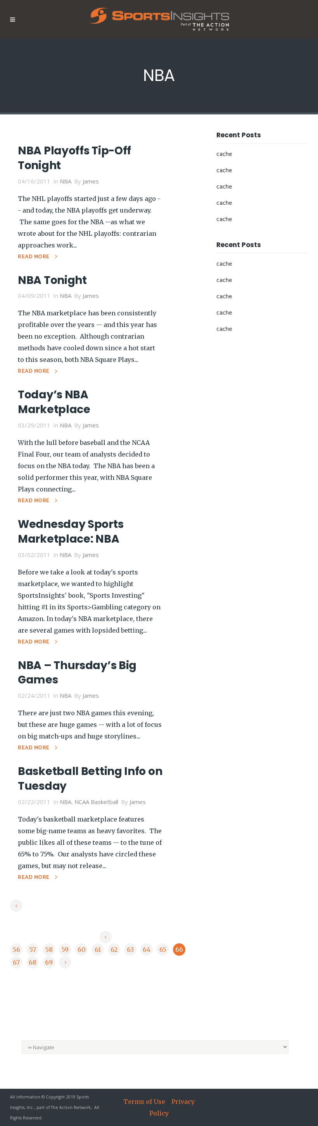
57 (32, 949)
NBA (65, 181)
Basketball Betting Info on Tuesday (90, 779)
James (91, 181)
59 (65, 949)
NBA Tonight (52, 280)
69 (49, 962)
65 (162, 949)
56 (16, 949)
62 (114, 949)
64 (146, 949)
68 (32, 962)
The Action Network (71, 1107)
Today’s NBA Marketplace (54, 402)
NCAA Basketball (96, 802)
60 (82, 949)
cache (224, 154)
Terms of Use (144, 1101)
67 (16, 962)
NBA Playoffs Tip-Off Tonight (74, 158)
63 (130, 949)
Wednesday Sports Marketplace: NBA (70, 532)
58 (49, 949)
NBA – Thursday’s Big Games (77, 673)
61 (98, 949)
